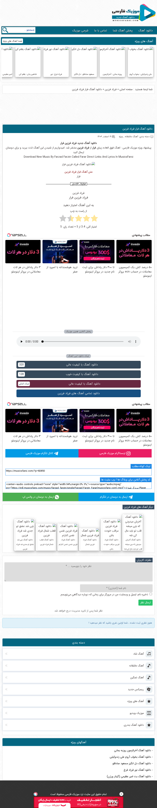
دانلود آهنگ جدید (87, 143)
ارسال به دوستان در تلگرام (114, 497)
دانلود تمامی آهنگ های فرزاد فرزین (79, 393)
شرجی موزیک (80, 30)
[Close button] (121, 794)
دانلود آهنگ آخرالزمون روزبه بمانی (132, 750)
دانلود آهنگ (145, 30)
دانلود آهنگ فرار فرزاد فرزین (137, 129)
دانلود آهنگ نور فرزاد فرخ (137, 770)
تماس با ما (100, 30)
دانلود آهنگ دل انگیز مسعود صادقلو (132, 763)
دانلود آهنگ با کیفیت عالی (58, 364)
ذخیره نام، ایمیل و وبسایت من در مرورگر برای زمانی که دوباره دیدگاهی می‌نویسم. (104, 594)
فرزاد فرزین (111, 89)
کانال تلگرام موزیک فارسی (39, 453)
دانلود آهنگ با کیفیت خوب (58, 374)
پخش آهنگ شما (123, 30)
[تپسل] (36, 794)
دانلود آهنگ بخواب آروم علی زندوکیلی (130, 757)
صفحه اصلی (126, 89)
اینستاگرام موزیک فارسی (112, 453)
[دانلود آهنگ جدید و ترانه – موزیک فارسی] (133, 22)
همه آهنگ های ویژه (12, 41)
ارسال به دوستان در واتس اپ (38, 497)
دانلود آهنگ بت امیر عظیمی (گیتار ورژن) (129, 776)
